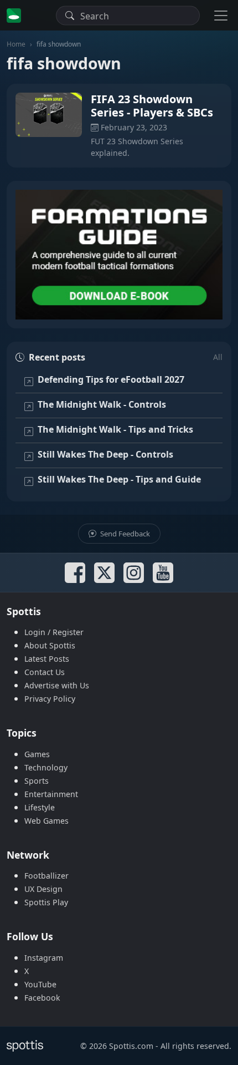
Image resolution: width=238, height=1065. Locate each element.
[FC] (119, 255)
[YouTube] (163, 572)
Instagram (43, 957)
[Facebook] (75, 572)
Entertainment (51, 794)
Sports (36, 780)
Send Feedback (124, 534)
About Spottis (49, 645)
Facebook (42, 997)
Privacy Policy (49, 698)
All (218, 357)
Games (37, 754)
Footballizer (46, 875)
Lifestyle (39, 807)
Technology (46, 767)
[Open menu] (220, 15)
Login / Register (54, 632)
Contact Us (44, 672)
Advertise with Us (56, 685)
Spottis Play (46, 902)
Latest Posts (46, 658)
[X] (104, 572)
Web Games (46, 820)
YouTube (40, 984)
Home (16, 44)
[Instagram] (133, 572)
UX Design (43, 889)
